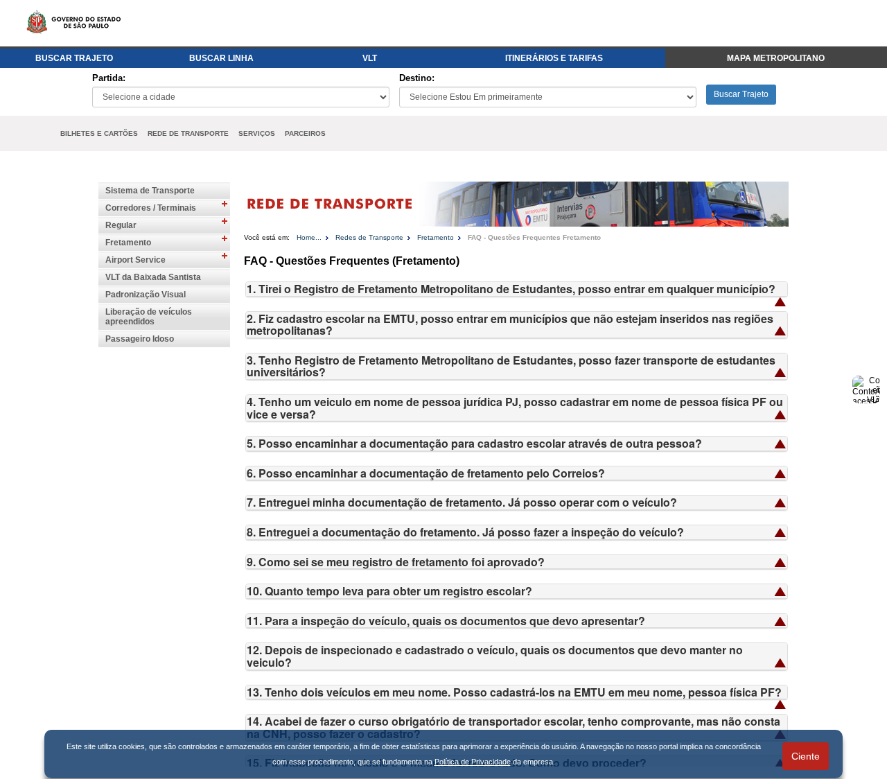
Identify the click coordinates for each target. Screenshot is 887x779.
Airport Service (135, 260)
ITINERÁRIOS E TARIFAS (554, 58)
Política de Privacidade (472, 762)
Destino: (416, 78)
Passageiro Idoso (139, 339)
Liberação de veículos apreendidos (148, 316)
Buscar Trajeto (741, 94)
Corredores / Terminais (150, 208)
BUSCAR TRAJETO (74, 58)
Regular (121, 225)
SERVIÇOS (256, 133)
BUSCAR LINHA (221, 58)
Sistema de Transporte (150, 190)
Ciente (805, 756)
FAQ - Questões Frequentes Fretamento (534, 237)
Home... (309, 237)
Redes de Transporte (369, 237)
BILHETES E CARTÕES (99, 133)
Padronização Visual (145, 294)
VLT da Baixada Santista (153, 277)
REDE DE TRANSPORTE (188, 133)
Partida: (108, 78)
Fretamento (128, 242)
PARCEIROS (305, 133)
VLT (369, 58)
